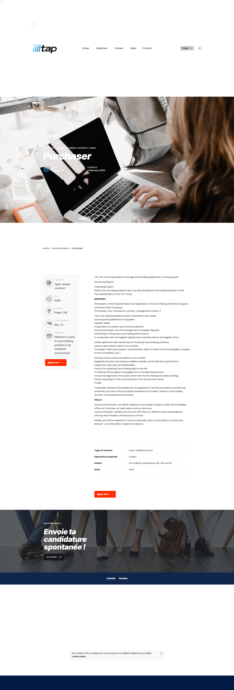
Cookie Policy (79, 656)
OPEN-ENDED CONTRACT (75, 148)
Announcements (52, 148)
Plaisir (93, 148)
